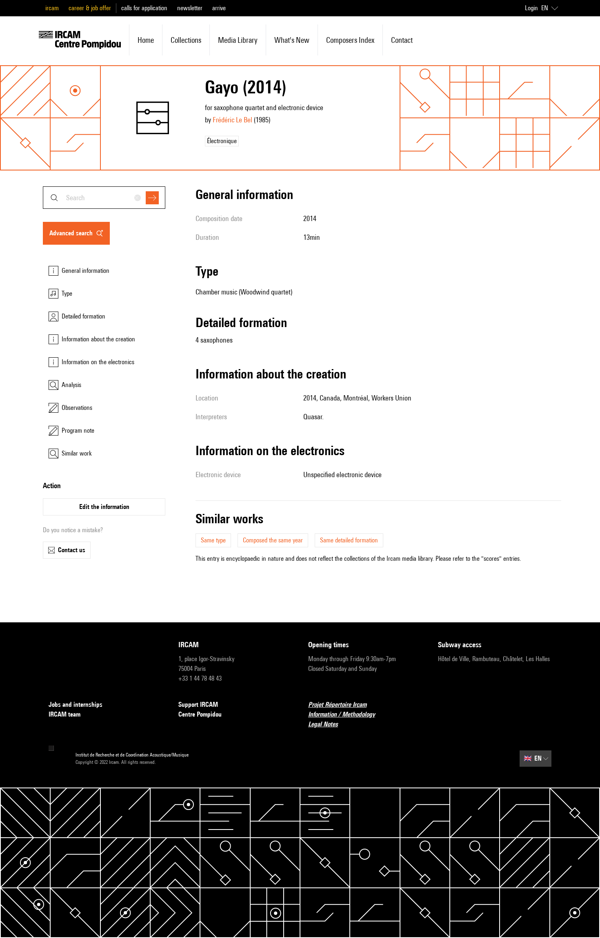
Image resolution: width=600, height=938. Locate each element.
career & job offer (90, 8)
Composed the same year (273, 540)
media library (238, 39)
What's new (291, 39)
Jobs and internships (75, 704)
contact (402, 39)
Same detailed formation (349, 540)
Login (531, 8)
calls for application (144, 8)
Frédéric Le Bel (232, 119)
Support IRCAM (198, 704)
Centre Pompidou (200, 714)
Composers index (350, 39)
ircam (52, 8)
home (146, 39)
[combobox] (104, 197)
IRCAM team (64, 714)
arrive (219, 8)
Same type (213, 540)
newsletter (189, 8)
